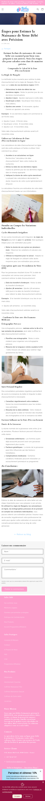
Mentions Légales (10, 608)
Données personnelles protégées (16, 612)
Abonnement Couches (12, 682)
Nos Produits (9, 622)
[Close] (43, 782)
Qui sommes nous (10, 603)
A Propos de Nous (11, 650)
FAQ (5, 654)
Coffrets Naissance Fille (13, 687)
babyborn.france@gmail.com (16, 761)
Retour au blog (24, 534)
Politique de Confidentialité (14, 617)
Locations (7, 701)
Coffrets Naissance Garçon (14, 691)
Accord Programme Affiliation (15, 627)
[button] (2, 9)
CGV (6, 659)
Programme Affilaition (12, 664)
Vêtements (8, 677)
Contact (7, 645)
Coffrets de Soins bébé (12, 696)
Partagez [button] (7, 49)
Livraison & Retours (11, 640)
